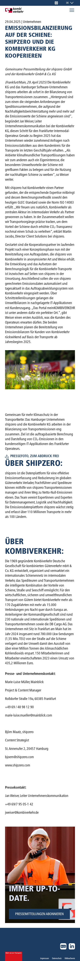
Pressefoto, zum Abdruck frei (34, 456)
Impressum (44, 958)
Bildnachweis (70, 958)
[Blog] (63, 946)
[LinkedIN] (72, 946)
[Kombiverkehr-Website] (56, 3)
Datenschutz (57, 958)
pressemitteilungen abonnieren (39, 914)
